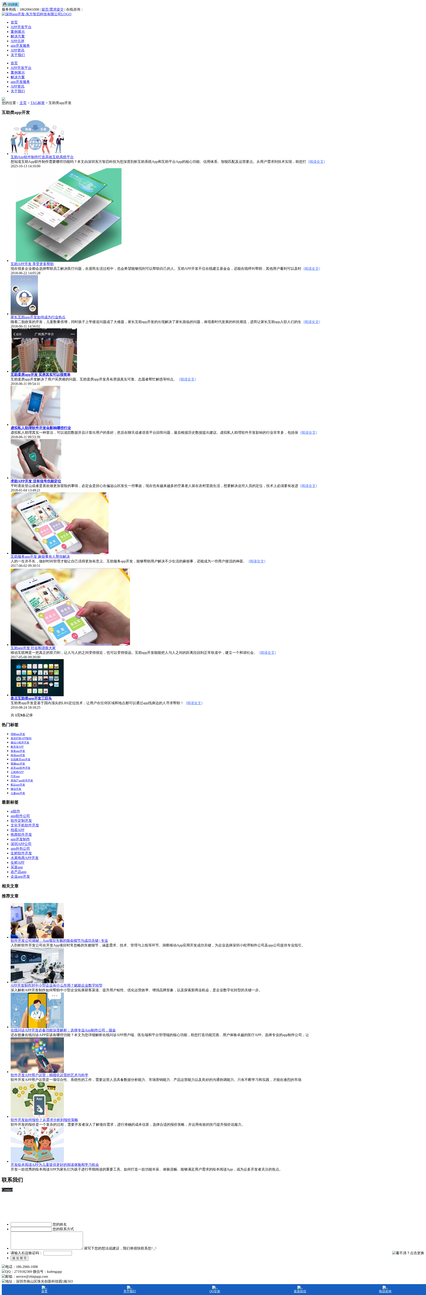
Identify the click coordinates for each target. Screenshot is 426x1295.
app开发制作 (20, 839)
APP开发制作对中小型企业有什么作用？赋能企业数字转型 (57, 985)
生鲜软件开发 (21, 853)
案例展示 (18, 32)
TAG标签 (37, 103)
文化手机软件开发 (25, 825)
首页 (14, 22)
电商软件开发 (21, 834)
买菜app (17, 867)
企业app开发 (20, 876)
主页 (23, 103)
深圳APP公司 (21, 844)
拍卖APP (17, 830)
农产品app (18, 872)
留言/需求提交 (52, 9)
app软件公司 (20, 816)
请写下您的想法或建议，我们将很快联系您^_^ (120, 1248)
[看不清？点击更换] (408, 1253)
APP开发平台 (21, 27)
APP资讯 (17, 50)
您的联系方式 (63, 1229)
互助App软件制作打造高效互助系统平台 (42, 157)
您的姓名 (60, 1224)
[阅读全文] (316, 162)
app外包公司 (20, 848)
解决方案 (18, 36)
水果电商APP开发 (25, 858)
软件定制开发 (21, 820)
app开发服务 (20, 45)
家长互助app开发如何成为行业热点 (38, 317)
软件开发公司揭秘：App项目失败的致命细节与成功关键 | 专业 (59, 940)
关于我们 (18, 55)
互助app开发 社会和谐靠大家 (33, 648)
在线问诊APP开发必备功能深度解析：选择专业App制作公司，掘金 (63, 1030)
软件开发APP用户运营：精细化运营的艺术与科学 (49, 1075)
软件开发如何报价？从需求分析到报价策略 (44, 1120)
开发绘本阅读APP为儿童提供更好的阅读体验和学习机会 (55, 1165)
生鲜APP (17, 862)
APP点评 (17, 41)
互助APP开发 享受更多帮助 (32, 264)
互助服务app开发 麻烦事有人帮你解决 (40, 556)
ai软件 (15, 811)
